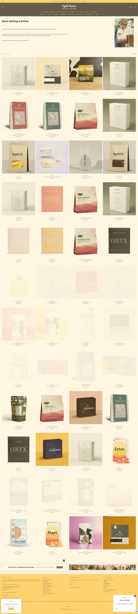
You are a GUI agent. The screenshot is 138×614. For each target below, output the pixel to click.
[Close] (135, 596)
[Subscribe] (132, 608)
